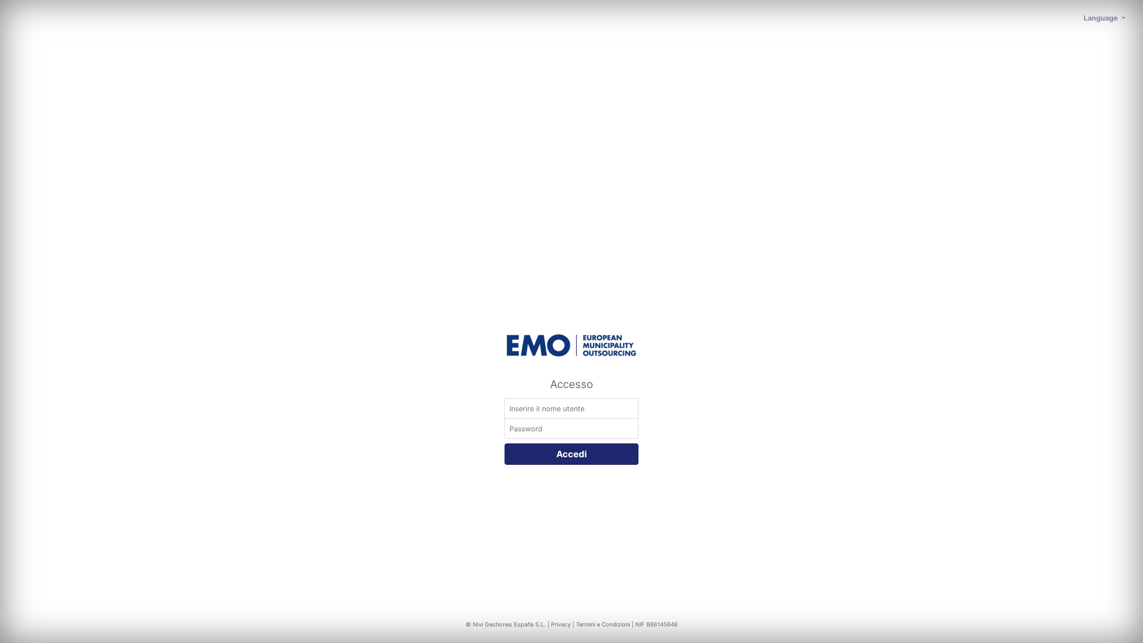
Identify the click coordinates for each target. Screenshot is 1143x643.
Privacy (561, 624)
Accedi (571, 454)
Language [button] (1102, 17)
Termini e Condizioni (603, 624)
